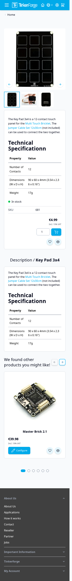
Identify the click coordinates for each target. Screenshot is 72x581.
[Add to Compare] (58, 241)
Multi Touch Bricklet (37, 123)
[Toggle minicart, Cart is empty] (62, 5)
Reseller (9, 530)
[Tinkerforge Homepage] (42, 5)
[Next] (60, 84)
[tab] (23, 470)
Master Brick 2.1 (35, 431)
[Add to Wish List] (50, 241)
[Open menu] (6, 5)
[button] (34, 498)
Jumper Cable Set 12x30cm (25, 128)
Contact (9, 524)
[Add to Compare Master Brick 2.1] (58, 450)
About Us (10, 506)
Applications (12, 512)
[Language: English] (50, 5)
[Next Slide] (62, 362)
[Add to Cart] (56, 232)
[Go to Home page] (24, 5)
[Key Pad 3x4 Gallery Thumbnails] (29, 99)
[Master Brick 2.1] (35, 401)
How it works (12, 518)
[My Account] (57, 5)
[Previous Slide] (54, 362)
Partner (9, 536)
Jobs (6, 542)
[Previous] (9, 84)
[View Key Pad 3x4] (12, 99)
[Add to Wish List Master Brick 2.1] (50, 450)
